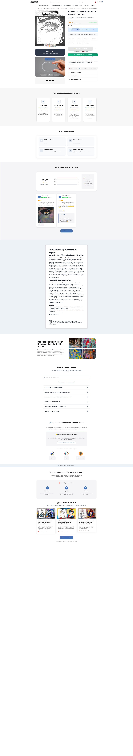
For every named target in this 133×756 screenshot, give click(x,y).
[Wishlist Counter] (99, 2)
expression (67, 322)
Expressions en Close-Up (57, 321)
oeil (76, 322)
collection (57, 322)
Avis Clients (75, 5)
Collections (66, 321)
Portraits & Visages (74, 321)
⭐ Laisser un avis (66, 230)
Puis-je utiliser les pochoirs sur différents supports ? (58, 397)
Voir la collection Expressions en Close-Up (67, 442)
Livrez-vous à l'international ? (52, 401)
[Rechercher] (79, 2)
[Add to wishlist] (95, 48)
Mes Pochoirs (54, 324)
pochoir (78, 322)
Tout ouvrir (62, 382)
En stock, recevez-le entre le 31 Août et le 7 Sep (84, 54)
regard (50, 323)
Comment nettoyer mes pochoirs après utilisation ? (57, 392)
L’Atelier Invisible (67, 5)
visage (52, 323)
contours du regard (62, 322)
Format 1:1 (70, 25)
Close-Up (62, 321)
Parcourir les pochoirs (43, 5)
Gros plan (73, 322)
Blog (81, 5)
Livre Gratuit (86, 5)
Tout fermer (71, 382)
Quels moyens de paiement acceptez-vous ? (55, 406)
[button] (63, 11)
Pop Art (69, 321)
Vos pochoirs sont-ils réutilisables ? (54, 387)
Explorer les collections (56, 5)
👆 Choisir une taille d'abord (80, 48)
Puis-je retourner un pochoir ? (52, 411)
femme (71, 322)
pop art (81, 322)
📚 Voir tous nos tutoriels (66, 537)
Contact (92, 5)
